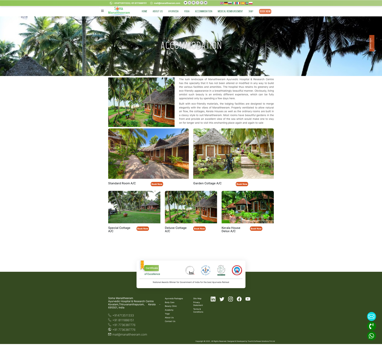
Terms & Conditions (198, 310)
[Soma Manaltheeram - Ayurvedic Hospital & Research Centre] (119, 11)
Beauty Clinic (171, 306)
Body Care (169, 302)
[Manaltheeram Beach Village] (185, 2)
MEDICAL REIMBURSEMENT (230, 11)
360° (251, 11)
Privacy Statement (198, 303)
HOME (144, 11)
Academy (169, 310)
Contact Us (170, 321)
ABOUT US (158, 11)
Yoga (167, 313)
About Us (169, 317)
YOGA (187, 11)
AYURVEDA (173, 11)
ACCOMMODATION (203, 11)
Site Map (197, 298)
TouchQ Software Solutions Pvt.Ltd (261, 341)
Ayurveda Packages (174, 298)
